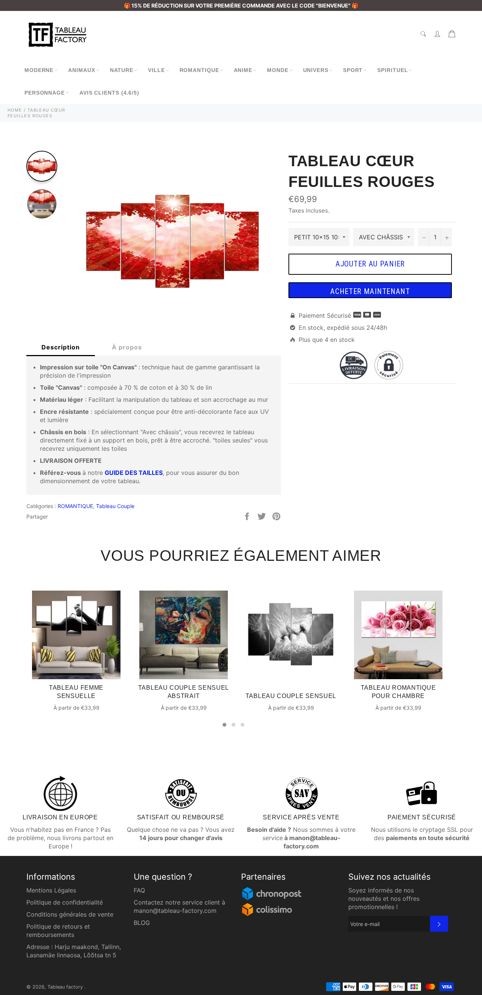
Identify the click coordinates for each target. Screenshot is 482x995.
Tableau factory (65, 987)
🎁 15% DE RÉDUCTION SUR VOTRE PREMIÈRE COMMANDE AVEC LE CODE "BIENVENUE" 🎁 (241, 5)
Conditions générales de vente (69, 914)
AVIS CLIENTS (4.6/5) (109, 93)
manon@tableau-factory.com (175, 910)
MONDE (277, 70)
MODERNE (38, 70)
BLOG (142, 922)
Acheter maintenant (370, 291)
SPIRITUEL (392, 70)
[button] (224, 725)
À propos (127, 347)
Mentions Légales (51, 890)
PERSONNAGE (44, 93)
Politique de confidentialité (64, 902)
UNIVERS (315, 70)
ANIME (243, 70)
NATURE (121, 70)
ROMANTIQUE (199, 70)
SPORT (353, 70)
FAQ (139, 890)
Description (60, 347)
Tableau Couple (115, 506)
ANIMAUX (81, 70)
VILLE (156, 70)
